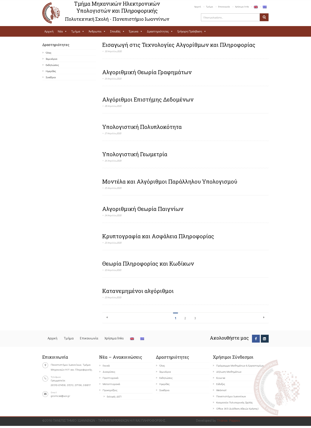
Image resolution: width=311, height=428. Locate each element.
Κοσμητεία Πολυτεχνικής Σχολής (234, 402)
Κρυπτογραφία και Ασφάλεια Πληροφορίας (158, 236)
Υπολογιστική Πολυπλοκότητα (142, 126)
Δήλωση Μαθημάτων (228, 371)
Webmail (221, 390)
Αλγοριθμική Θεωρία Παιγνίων (142, 208)
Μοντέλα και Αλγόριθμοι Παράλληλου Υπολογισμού (169, 181)
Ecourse (220, 377)
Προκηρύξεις (110, 390)
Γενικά (106, 365)
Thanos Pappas (228, 420)
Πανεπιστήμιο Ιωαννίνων (231, 396)
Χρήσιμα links (242, 6)
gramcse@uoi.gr (60, 395)
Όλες (48, 52)
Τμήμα (209, 6)
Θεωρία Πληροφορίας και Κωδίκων (148, 263)
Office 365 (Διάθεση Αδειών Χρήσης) (237, 408)
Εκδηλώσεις (52, 65)
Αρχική (197, 6)
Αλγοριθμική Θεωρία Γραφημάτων (147, 72)
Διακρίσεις (109, 371)
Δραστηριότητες (158, 31)
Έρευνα (133, 31)
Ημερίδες (51, 71)
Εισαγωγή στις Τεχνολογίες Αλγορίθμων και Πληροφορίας (178, 44)
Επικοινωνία (224, 6)
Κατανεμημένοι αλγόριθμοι (138, 290)
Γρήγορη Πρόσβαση (189, 31)
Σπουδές (115, 31)
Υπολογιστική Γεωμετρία (134, 154)
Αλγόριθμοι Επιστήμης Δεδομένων (148, 99)
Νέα (60, 31)
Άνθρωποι (95, 31)
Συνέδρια (51, 77)
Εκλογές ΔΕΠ (114, 396)
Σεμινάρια (51, 58)
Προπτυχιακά (110, 377)
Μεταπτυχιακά (111, 384)
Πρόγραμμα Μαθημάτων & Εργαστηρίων (240, 365)
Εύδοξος (220, 384)
